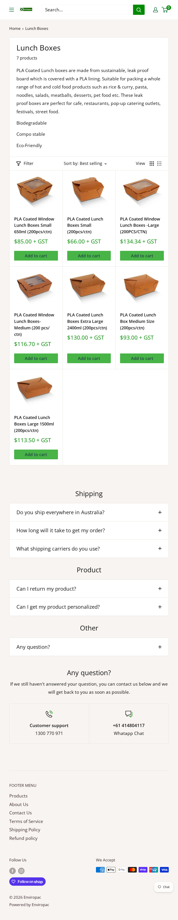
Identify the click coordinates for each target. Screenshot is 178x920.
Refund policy (23, 838)
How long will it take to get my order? (60, 530)
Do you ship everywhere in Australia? (60, 512)
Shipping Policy (24, 830)
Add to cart (36, 255)
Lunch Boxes (36, 28)
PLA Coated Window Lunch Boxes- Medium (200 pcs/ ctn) (34, 324)
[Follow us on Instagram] (21, 870)
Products (18, 796)
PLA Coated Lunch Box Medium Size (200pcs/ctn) (138, 321)
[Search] (139, 10)
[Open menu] (11, 10)
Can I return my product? (46, 588)
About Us (18, 804)
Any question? (33, 646)
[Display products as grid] (152, 163)
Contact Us (20, 813)
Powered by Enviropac (29, 904)
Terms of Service (26, 821)
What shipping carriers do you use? (58, 548)
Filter (28, 163)
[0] (165, 10)
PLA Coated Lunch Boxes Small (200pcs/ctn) (85, 225)
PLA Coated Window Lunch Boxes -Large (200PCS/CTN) (140, 225)
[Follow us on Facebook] (12, 870)
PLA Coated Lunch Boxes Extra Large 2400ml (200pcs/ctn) (87, 321)
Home (15, 28)
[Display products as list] (159, 163)
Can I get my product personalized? (58, 606)
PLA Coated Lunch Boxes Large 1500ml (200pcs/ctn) (34, 424)
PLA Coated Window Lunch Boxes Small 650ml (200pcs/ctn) (34, 225)
